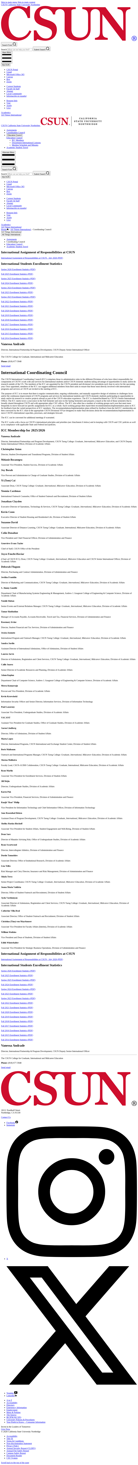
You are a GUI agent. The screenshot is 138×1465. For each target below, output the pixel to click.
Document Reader (14, 1455)
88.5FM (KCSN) (13, 1417)
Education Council (15, 135)
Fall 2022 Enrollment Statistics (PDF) (17, 301)
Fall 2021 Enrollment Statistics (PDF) (17, 306)
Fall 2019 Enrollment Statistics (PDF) (17, 315)
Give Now (5, 1429)
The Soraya (11, 1415)
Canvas (9, 77)
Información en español (16, 96)
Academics (6, 112)
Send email (6, 366)
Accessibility (11, 1403)
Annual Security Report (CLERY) (21, 1448)
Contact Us (6, 1117)
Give (8, 108)
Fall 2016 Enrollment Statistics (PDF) (17, 329)
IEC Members (18, 140)
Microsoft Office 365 (15, 74)
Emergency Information (16, 1407)
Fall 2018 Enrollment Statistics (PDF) (17, 320)
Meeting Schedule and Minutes (25, 145)
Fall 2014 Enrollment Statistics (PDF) (17, 338)
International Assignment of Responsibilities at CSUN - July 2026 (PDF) (32, 258)
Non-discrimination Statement (19, 1443)
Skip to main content (26, 2)
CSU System (12, 1458)
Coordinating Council (15, 132)
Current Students (13, 86)
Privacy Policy (12, 1446)
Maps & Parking (13, 1412)
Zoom (9, 82)
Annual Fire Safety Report (17, 1451)
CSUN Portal (12, 69)
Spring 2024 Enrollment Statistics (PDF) (18, 288)
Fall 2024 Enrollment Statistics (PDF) (17, 283)
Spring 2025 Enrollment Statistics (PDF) (18, 278)
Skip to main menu (9, 2)
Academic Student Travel (17, 147)
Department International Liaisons (26, 143)
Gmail (9, 72)
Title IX (9, 1438)
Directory (10, 1405)
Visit (8, 103)
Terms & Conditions (15, 1441)
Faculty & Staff (13, 89)
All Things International (11, 115)
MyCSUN (5, 65)
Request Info (11, 101)
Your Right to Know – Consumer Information (25, 1422)
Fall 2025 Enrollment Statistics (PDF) (17, 274)
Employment (11, 1410)
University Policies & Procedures (20, 1420)
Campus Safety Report (16, 1453)
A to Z (9, 1400)
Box (8, 79)
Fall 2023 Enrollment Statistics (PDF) (17, 292)
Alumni (9, 91)
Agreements (11, 130)
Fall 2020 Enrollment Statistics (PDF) (17, 311)
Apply (9, 105)
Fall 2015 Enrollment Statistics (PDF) (17, 334)
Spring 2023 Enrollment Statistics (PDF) (18, 297)
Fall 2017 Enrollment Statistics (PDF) (17, 324)
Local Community (14, 93)
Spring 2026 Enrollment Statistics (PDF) (18, 269)
